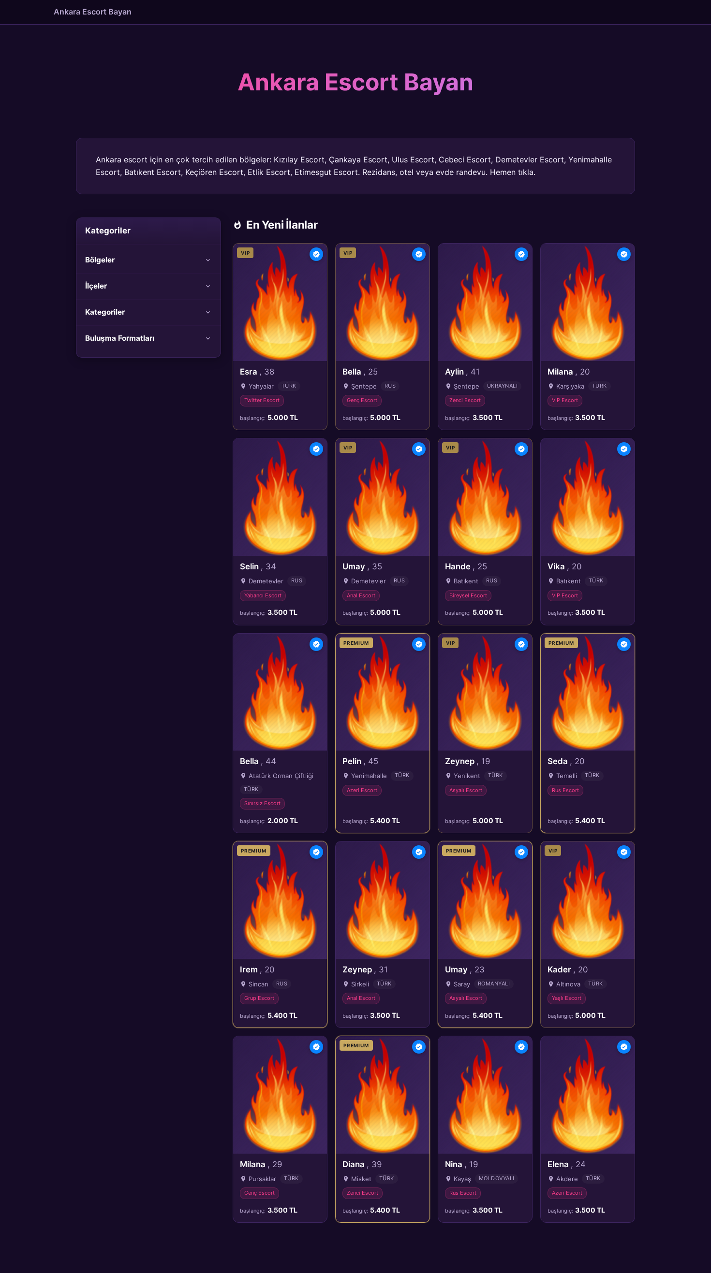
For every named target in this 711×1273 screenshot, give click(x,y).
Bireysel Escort (468, 595)
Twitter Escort (262, 400)
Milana (569, 371)
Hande (466, 566)
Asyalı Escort (465, 790)
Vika (564, 566)
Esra (257, 371)
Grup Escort (259, 998)
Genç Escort (362, 400)
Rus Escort (565, 790)
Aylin (462, 371)
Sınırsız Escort (262, 803)
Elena (567, 1164)
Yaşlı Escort (566, 998)
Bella (360, 371)
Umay (362, 566)
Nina (461, 1164)
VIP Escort (565, 400)
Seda (566, 761)
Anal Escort (361, 595)
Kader (568, 969)
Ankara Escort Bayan (93, 11)
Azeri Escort (362, 790)
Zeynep (467, 761)
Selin (258, 566)
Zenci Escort (465, 400)
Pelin (360, 761)
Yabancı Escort (262, 595)
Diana (362, 1164)
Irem (257, 969)
